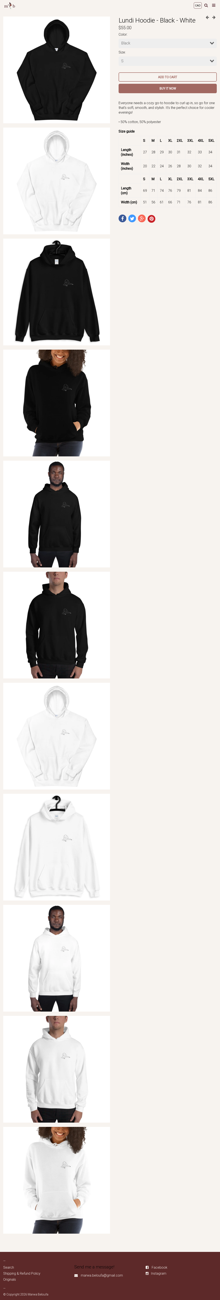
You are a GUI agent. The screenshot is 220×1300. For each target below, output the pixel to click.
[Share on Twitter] (132, 218)
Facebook (159, 1267)
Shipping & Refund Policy (21, 1273)
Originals (9, 1279)
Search (8, 1267)
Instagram (158, 1273)
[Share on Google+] (142, 218)
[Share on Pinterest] (151, 219)
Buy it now (168, 88)
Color (123, 34)
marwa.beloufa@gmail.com (102, 1275)
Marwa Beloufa (38, 1294)
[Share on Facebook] (122, 218)
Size (122, 52)
